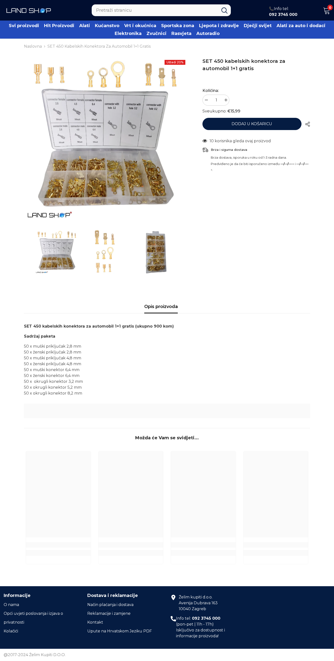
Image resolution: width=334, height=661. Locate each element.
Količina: (210, 90)
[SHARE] (305, 124)
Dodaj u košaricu (252, 123)
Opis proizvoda (161, 306)
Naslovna (33, 46)
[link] (167, 411)
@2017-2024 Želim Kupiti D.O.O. (35, 654)
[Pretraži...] (161, 10)
